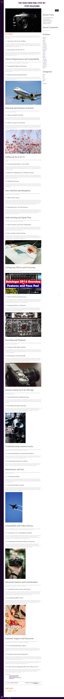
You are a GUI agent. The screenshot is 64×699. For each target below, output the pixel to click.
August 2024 (44, 66)
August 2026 (44, 37)
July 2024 (44, 67)
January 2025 (44, 59)
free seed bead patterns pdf (46, 19)
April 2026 (44, 41)
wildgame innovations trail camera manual (15, 677)
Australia (44, 74)
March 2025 (44, 57)
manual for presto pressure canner (14, 675)
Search (57, 10)
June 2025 (44, 53)
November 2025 (45, 46)
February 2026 (44, 44)
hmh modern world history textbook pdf (48, 17)
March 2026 (44, 43)
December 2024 (45, 60)
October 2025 (44, 47)
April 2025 (44, 56)
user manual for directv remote (13, 676)
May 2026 (44, 40)
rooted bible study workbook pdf (47, 22)
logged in (10, 690)
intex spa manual (11, 678)
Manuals (44, 80)
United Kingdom (45, 83)
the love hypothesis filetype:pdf (13, 682)
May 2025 (44, 54)
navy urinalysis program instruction (47, 20)
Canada (44, 76)
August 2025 (44, 50)
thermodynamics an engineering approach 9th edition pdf (31, 683)
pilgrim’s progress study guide (47, 23)
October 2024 (44, 63)
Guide (43, 77)
